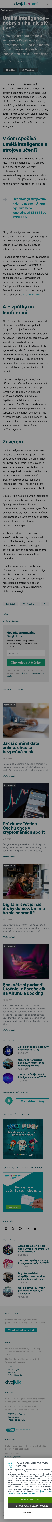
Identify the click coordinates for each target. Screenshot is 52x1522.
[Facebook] (6, 1228)
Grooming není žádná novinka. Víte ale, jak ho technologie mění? (31, 1062)
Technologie (7, 10)
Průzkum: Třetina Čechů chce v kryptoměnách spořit (24, 828)
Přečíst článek (9, 776)
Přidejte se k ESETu (16, 1420)
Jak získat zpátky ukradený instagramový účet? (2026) (33, 1262)
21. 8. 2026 (23, 1053)
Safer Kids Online (15, 1375)
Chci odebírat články (26, 662)
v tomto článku (31, 294)
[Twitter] (13, 1228)
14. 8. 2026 (23, 1069)
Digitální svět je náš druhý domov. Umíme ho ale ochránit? (24, 908)
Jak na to (12, 1372)
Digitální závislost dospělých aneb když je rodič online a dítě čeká (31, 1276)
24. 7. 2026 (23, 1266)
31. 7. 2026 (23, 1255)
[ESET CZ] (18, 1429)
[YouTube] (27, 1228)
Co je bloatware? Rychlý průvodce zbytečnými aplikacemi (32, 1290)
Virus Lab (12, 1366)
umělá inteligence (11, 621)
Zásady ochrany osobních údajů (28, 1493)
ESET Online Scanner (17, 1414)
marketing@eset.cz (14, 1456)
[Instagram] (20, 1228)
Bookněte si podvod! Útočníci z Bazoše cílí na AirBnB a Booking (24, 989)
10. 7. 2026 (23, 1297)
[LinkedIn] (35, 1228)
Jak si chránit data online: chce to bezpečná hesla (21, 747)
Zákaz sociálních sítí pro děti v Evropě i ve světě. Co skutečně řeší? (33, 1248)
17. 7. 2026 (22, 1282)
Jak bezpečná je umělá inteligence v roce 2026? (32, 1076)
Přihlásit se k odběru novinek (21, 1330)
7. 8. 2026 (22, 1081)
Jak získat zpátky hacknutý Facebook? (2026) (33, 1048)
